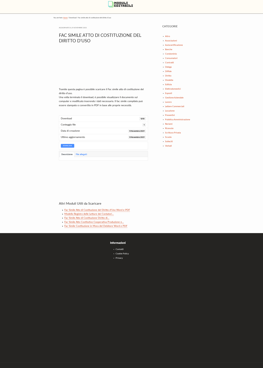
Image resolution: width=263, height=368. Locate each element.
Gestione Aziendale (174, 98)
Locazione (170, 111)
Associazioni (171, 41)
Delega (168, 67)
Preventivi (170, 115)
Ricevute (169, 128)
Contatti (120, 249)
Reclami (168, 124)
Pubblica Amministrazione (177, 119)
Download (67, 146)
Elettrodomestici (173, 89)
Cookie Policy (122, 254)
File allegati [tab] (81, 154)
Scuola (168, 137)
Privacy (119, 258)
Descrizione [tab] (67, 154)
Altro (167, 36)
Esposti (168, 93)
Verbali (168, 146)
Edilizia (168, 84)
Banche (168, 49)
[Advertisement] (103, 67)
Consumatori (171, 58)
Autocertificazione (174, 45)
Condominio (171, 54)
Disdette (169, 80)
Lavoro (168, 102)
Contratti (169, 62)
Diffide (168, 71)
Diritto (168, 76)
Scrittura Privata (173, 133)
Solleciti (169, 141)
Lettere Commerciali (174, 106)
